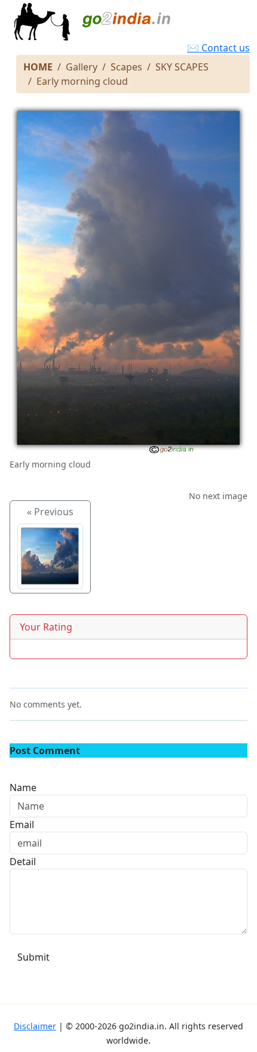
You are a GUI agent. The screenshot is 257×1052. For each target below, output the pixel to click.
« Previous (50, 511)
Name (23, 787)
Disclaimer (35, 1026)
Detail (23, 861)
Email (22, 824)
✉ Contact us (218, 47)
